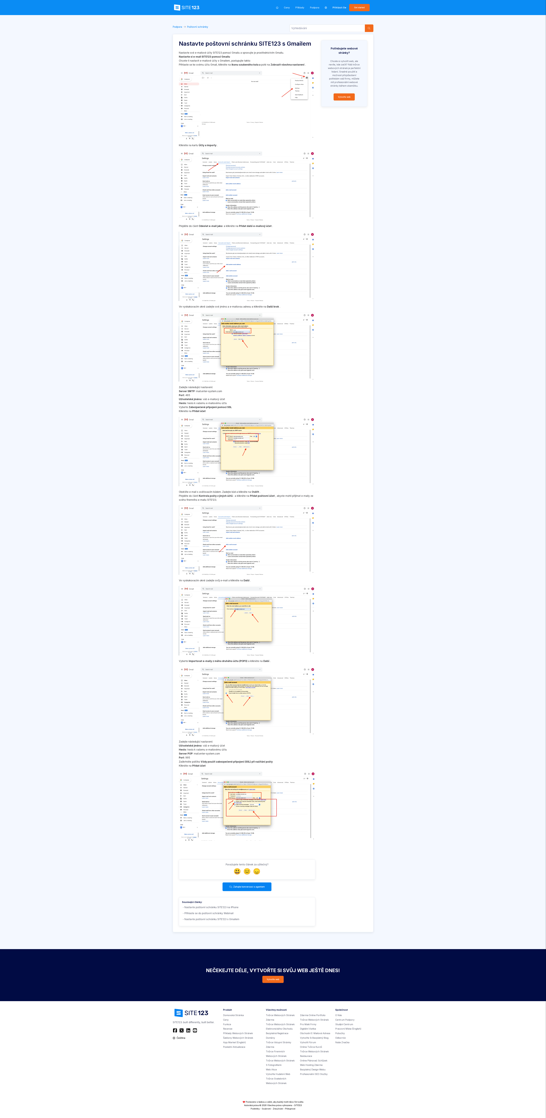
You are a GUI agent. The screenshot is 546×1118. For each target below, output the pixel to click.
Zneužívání (278, 1109)
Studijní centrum (344, 1024)
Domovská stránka (233, 1015)
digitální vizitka (308, 1028)
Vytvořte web (344, 97)
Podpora (314, 7)
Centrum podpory (344, 1019)
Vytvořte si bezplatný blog (314, 1038)
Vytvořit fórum (308, 1042)
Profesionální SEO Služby (314, 1074)
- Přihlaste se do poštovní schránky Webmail (207, 913)
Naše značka (342, 1042)
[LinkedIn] (188, 1030)
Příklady (300, 7)
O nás (338, 1015)
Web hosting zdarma (311, 1065)
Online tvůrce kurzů (311, 1047)
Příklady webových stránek (238, 1033)
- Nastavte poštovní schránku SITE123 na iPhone (210, 907)
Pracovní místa (348, 1028)
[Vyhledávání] (369, 28)
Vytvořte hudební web (278, 1074)
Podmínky (255, 1109)
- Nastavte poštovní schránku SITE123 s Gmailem (210, 919)
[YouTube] (195, 1030)
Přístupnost (290, 1109)
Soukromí (266, 1109)
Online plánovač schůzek (313, 1060)
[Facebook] (175, 1030)
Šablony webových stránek (238, 1038)
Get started (359, 7)
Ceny (287, 7)
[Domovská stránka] (277, 7)
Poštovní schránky (197, 26)
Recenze (227, 1028)
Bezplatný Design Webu (312, 1069)
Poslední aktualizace (234, 1047)
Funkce (227, 1024)
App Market (234, 1042)
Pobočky (340, 1033)
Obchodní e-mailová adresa (315, 1033)
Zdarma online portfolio (312, 1015)
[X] (182, 1030)
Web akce (271, 1069)
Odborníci (340, 1038)
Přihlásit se (340, 7)
